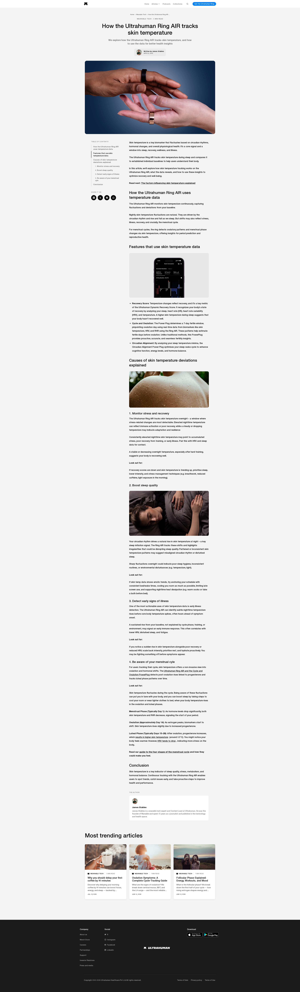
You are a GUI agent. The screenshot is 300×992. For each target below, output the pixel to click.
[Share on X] (100, 197)
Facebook (111, 945)
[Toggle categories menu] (159, 4)
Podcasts (166, 4)
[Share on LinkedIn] (93, 197)
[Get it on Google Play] (211, 934)
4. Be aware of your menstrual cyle (107, 179)
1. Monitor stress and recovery (107, 166)
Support (83, 955)
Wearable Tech (141, 14)
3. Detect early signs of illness (107, 174)
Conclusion (98, 184)
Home (146, 4)
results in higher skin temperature (151, 737)
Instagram (111, 940)
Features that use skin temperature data (102, 154)
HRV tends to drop (167, 741)
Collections (177, 4)
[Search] (187, 3)
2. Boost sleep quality (104, 170)
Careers (83, 945)
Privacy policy (196, 980)
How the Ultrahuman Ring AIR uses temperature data (105, 148)
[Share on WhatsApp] (113, 197)
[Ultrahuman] (86, 3)
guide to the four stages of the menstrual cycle (164, 752)
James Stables (158, 51)
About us (83, 934)
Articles (155, 4)
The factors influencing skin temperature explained (168, 183)
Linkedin (110, 950)
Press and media (86, 965)
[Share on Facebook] (106, 197)
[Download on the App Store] (194, 934)
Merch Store (85, 940)
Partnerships (85, 950)
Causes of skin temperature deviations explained (105, 161)
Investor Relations (87, 960)
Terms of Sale (182, 980)
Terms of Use (210, 980)
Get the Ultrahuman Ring (204, 4)
